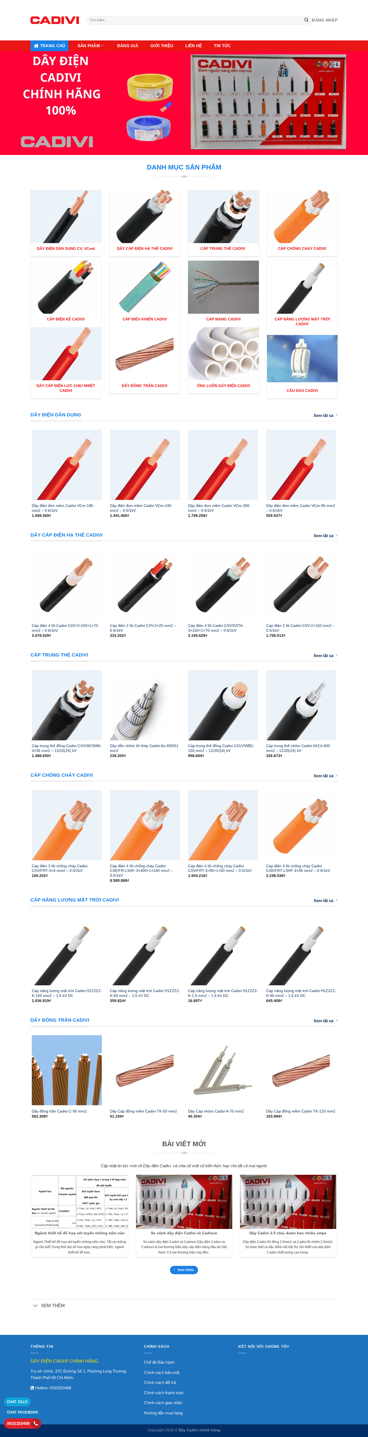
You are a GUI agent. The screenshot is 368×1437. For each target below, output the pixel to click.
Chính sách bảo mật (161, 1372)
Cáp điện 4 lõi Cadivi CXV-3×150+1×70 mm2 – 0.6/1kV (65, 628)
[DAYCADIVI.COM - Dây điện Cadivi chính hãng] (54, 20)
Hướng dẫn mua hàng (163, 1413)
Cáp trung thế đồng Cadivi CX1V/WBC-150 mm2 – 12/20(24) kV (221, 748)
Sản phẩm (89, 45)
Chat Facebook (22, 1412)
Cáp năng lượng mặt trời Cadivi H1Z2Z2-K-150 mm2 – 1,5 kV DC (67, 993)
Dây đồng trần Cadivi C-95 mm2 (59, 1111)
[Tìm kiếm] (306, 20)
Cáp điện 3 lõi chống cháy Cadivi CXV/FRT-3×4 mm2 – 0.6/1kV (60, 868)
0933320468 (60, 1388)
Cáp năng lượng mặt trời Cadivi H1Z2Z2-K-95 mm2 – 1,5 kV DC (301, 993)
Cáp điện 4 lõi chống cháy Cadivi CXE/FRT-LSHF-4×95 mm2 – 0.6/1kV (298, 868)
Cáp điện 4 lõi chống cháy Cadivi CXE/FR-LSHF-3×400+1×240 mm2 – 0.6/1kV (141, 871)
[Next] (343, 462)
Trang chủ (52, 45)
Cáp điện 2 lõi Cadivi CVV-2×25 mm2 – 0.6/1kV (143, 628)
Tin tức (222, 45)
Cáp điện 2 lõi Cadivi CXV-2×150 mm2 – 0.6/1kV (300, 628)
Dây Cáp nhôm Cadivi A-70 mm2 (216, 1111)
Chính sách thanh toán (163, 1392)
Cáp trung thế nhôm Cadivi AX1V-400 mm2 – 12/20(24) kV (298, 748)
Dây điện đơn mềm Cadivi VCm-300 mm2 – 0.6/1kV (218, 508)
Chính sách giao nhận (163, 1402)
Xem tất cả (323, 415)
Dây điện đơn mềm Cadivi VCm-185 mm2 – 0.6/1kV (62, 508)
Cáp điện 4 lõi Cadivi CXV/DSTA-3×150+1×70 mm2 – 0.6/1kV (216, 628)
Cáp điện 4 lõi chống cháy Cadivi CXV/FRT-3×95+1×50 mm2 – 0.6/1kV (220, 868)
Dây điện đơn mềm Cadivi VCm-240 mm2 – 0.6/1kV (140, 508)
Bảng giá (127, 45)
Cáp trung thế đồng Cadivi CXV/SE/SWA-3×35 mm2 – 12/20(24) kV (67, 748)
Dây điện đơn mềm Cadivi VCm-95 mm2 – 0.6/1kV (300, 508)
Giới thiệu (161, 45)
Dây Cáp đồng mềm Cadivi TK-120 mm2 (300, 1111)
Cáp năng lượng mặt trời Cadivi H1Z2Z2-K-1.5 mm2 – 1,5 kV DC (223, 993)
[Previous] (25, 462)
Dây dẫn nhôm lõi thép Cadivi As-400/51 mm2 (144, 748)
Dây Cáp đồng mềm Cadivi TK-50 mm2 (143, 1111)
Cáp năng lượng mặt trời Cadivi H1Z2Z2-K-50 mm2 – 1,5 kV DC (145, 993)
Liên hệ (193, 45)
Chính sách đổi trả (160, 1382)
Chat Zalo (17, 1402)
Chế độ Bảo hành (159, 1362)
